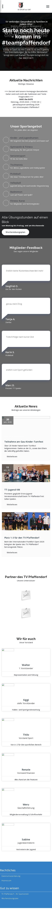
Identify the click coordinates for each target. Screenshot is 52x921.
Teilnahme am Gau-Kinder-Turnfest (23, 441)
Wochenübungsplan (15, 232)
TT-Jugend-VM (12, 489)
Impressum (6, 880)
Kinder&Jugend (18, 436)
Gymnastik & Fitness (21, 146)
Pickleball (15, 173)
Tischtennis (16, 164)
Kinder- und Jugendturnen (24, 137)
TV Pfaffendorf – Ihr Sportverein (15, 894)
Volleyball (15, 182)
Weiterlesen (12, 456)
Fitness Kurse (17, 200)
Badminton (16, 191)
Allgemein (8, 436)
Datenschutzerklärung (11, 876)
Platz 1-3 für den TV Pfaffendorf (21, 537)
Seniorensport (18, 155)
